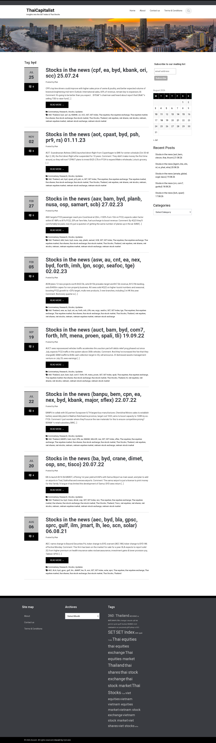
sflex (117, 439)
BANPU (64, 439)
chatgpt (123, 620)
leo (82, 570)
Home (132, 10)
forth (80, 310)
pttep (132, 627)
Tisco (117, 503)
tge (121, 310)
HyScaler (67, 740)
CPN (78, 439)
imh (84, 310)
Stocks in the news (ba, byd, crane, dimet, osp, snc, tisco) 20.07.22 (94, 461)
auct (62, 375)
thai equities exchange (120, 115)
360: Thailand (54, 115)
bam (67, 240)
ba (62, 500)
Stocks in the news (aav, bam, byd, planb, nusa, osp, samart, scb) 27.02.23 (94, 202)
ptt (128, 627)
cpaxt (70, 179)
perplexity (123, 627)
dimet (75, 500)
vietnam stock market (97, 121)
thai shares (50, 118)
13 (172, 114)
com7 (76, 375)
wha (136, 726)
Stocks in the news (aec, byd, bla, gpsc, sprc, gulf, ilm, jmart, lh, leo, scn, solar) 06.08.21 (92, 525)
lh (85, 570)
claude (129, 620)
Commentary (53, 112)
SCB (97, 240)
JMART (77, 570)
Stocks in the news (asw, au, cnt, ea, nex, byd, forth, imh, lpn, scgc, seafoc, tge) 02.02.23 (93, 265)
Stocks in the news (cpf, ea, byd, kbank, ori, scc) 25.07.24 (96, 73)
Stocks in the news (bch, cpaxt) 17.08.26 (169, 194)
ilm (72, 570)
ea (69, 115)
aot (62, 179)
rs (82, 179)
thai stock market (81, 118)
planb (85, 240)
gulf (68, 570)
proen (95, 375)
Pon (56, 82)
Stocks (71, 112)
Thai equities (104, 115)
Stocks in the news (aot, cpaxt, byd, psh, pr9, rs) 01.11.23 (93, 137)
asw (62, 310)
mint (135, 624)
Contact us (155, 10)
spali (114, 375)
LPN (89, 310)
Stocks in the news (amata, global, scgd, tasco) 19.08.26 (171, 175)
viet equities (113, 118)
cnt (73, 310)
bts (118, 620)
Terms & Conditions (173, 10)
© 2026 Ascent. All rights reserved (38, 740)
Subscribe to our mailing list (169, 64)
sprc (111, 570)
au (66, 310)
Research (63, 112)
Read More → (57, 105)
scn (88, 570)
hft (86, 375)
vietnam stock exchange (77, 121)
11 (161, 114)
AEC (50, 570)
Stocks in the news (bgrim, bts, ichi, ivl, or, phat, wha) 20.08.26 (171, 166)
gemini (111, 624)
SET (87, 115)
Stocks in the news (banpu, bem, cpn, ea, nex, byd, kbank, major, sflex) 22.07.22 (93, 397)
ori (79, 115)
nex (93, 310)
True (123, 693)
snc (98, 500)
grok (116, 624)
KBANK (74, 115)
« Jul (155, 140)
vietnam (142, 118)
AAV (62, 240)
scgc (97, 310)
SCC (83, 115)
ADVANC (133, 616)
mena (90, 375)
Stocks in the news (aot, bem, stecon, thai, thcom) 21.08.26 (169, 156)
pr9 (75, 179)
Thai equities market (139, 115)
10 (156, 114)
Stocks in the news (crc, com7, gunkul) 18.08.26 (169, 185)
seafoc (104, 310)
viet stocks (134, 118)
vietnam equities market (56, 121)
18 (161, 120)
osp (80, 240)
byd (62, 115)
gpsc (63, 570)
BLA (54, 570)
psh (79, 179)
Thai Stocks (94, 118)
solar (106, 570)
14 (178, 114)
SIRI (136, 633)
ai (138, 616)
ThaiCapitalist (40, 10)
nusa (76, 240)
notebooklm (112, 627)
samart (92, 240)
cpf (66, 115)
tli (127, 378)
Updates (79, 112)
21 (178, 120)
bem (69, 439)
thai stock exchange (64, 118)
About (142, 10)
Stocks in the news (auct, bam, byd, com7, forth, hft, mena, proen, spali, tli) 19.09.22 (95, 333)
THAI (110, 640)
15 (183, 114)
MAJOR (94, 439)
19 (167, 120)
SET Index (94, 115)
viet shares (123, 118)
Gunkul (124, 624)
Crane (70, 500)
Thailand (103, 118)
